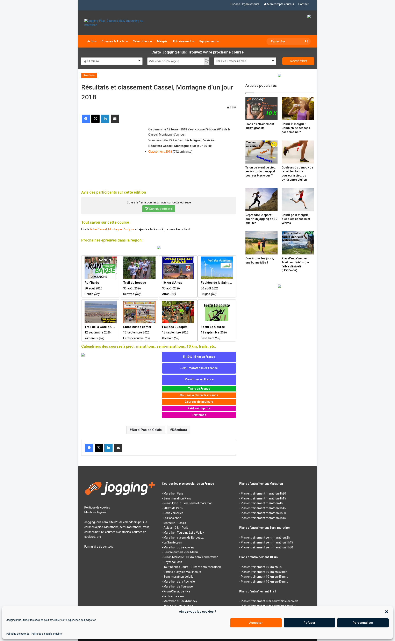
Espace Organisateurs (245, 4)
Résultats (89, 75)
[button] (387, 612)
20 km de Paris (173, 508)
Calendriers (141, 41)
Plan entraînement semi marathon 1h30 (267, 547)
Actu (90, 41)
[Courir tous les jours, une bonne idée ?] (261, 242)
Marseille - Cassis (175, 523)
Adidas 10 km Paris (176, 527)
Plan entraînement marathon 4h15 (263, 498)
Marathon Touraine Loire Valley (184, 532)
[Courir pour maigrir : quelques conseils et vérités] (298, 199)
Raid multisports (199, 408)
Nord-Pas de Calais (147, 430)
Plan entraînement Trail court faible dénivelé (269, 601)
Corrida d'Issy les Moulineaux (182, 572)
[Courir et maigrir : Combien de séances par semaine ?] (298, 108)
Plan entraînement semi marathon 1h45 (267, 542)
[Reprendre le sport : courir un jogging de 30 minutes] (261, 199)
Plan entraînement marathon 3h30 (263, 513)
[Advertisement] (112, 153)
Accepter (256, 623)
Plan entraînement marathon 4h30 (263, 493)
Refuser (309, 623)
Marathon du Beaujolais (179, 547)
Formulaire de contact (98, 546)
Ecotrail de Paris (174, 596)
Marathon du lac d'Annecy (180, 601)
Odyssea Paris (173, 562)
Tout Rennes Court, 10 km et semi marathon (192, 567)
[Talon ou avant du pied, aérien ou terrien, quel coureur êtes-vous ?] (261, 152)
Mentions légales (95, 512)
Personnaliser (363, 623)
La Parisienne (172, 518)
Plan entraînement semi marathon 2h (265, 537)
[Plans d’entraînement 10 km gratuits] (261, 108)
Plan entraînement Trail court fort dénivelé (268, 606)
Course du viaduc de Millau (181, 552)
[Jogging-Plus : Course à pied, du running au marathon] (120, 23)
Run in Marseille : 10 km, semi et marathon (191, 557)
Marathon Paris (174, 493)
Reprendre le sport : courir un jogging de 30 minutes (261, 219)
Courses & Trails (113, 41)
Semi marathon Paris (177, 498)
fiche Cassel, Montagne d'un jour (112, 229)
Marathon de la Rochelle (179, 581)
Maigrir (162, 41)
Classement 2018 (160, 151)
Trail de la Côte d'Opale (178, 606)
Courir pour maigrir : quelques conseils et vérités (296, 219)
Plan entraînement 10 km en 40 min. (264, 581)
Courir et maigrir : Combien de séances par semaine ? (296, 128)
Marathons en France (199, 379)
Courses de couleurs (199, 401)
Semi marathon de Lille (178, 576)
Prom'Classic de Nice (177, 591)
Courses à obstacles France (199, 395)
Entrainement (182, 41)
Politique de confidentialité (46, 633)
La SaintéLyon (173, 542)
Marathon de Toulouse (178, 586)
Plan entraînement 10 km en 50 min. (264, 572)
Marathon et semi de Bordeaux (184, 537)
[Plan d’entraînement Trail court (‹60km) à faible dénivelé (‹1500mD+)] (298, 242)
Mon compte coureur (280, 4)
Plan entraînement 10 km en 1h (261, 567)
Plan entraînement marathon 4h (262, 503)
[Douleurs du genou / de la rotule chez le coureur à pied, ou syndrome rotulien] (298, 152)
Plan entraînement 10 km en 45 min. (264, 576)
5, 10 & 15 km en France (199, 356)
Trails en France (199, 388)
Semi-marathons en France (199, 368)
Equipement (207, 41)
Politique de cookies (17, 633)
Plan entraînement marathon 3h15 (263, 518)
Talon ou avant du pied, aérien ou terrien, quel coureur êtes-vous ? (260, 171)
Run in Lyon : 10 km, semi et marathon (188, 503)
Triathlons (199, 415)
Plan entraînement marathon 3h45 (263, 508)
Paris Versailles (173, 513)
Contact (303, 4)
